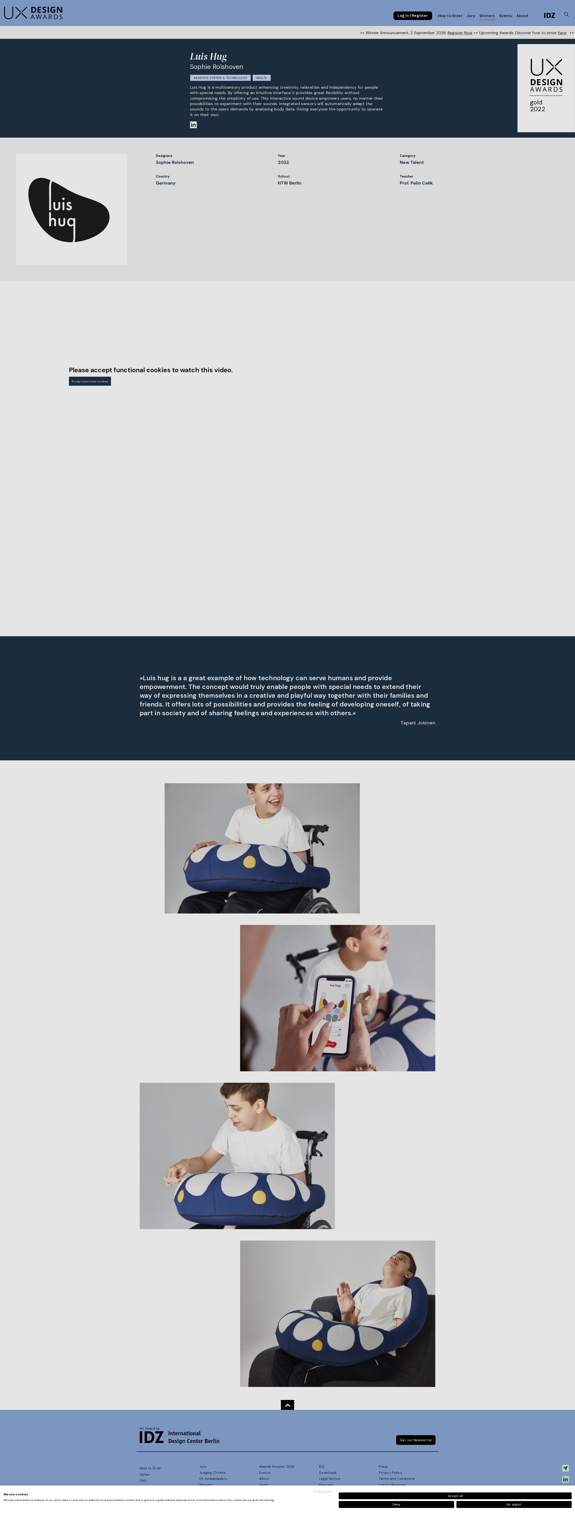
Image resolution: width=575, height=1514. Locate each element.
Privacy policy (323, 1491)
